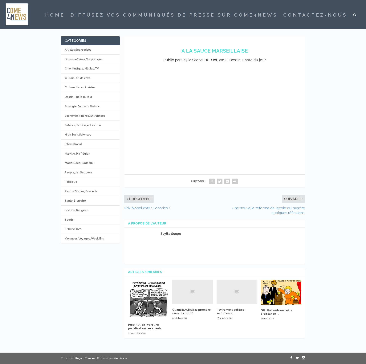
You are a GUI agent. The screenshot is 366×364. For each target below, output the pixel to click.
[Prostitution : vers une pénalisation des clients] (148, 299)
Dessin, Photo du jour (247, 60)
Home (55, 16)
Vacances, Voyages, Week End (84, 238)
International (73, 144)
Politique (71, 181)
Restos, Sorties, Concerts (81, 191)
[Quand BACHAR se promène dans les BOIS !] (192, 292)
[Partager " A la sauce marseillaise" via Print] (235, 181)
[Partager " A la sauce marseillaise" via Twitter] (219, 181)
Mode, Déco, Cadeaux (79, 162)
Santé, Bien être (75, 200)
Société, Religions (76, 210)
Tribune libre (73, 229)
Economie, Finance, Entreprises (85, 115)
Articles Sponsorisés (78, 49)
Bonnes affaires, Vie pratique (84, 59)
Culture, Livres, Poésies (80, 87)
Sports (69, 219)
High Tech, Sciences (78, 134)
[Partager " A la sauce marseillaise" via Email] (227, 181)
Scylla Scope (192, 60)
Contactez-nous (315, 16)
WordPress (120, 358)
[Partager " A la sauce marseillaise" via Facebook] (212, 181)
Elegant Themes (85, 358)
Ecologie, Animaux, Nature (82, 106)
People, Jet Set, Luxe (78, 172)
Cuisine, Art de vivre (78, 78)
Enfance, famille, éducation (83, 125)
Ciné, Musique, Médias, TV (82, 68)
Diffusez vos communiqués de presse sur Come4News (174, 16)
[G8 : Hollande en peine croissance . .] (281, 292)
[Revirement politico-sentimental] (237, 292)
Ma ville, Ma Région (77, 153)
